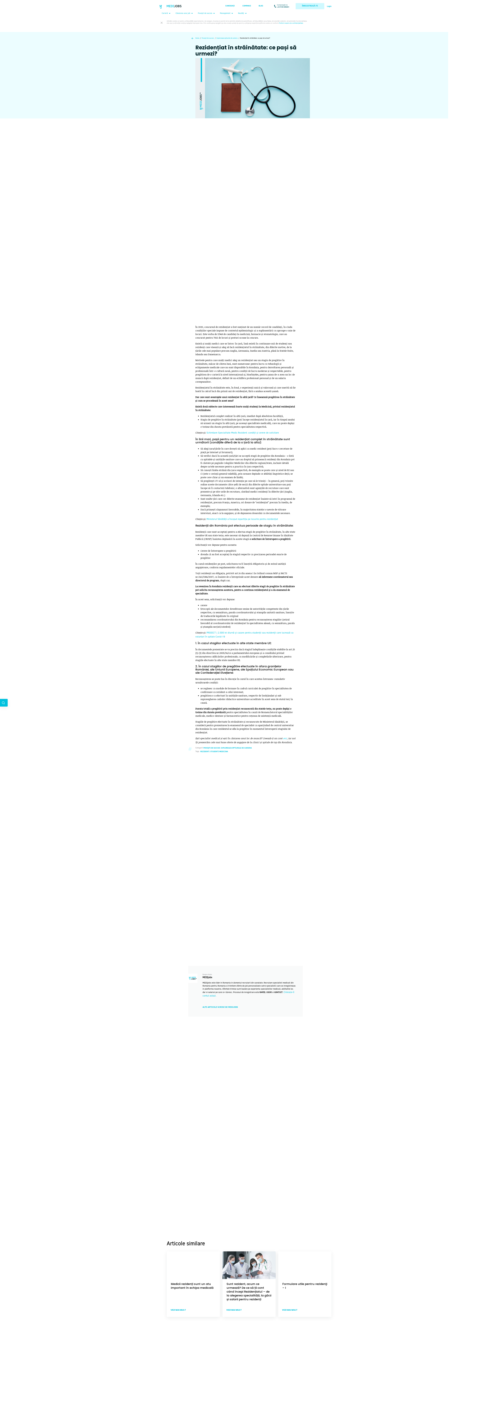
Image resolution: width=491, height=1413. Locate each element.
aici (285, 739)
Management (225, 13)
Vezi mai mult (178, 1309)
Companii (246, 6)
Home (197, 38)
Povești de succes (205, 13)
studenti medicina (219, 752)
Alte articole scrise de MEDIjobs (220, 1007)
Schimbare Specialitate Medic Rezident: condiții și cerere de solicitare (243, 433)
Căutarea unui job (183, 13)
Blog (261, 6)
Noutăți (241, 13)
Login (329, 6)
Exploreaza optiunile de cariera (226, 38)
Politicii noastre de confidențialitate (291, 23)
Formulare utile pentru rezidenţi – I (304, 1286)
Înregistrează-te (310, 6)
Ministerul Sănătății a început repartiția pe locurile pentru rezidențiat (242, 519)
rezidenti (205, 752)
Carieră (165, 13)
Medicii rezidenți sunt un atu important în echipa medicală (192, 1286)
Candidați (230, 6)
